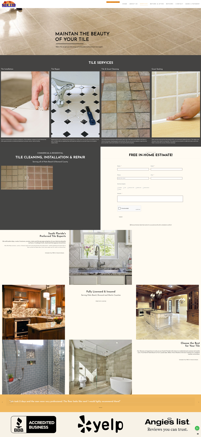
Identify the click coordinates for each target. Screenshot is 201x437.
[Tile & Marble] (9, 4)
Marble (120, 187)
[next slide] (198, 402)
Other (120, 189)
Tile (125, 187)
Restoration (146, 187)
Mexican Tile (131, 187)
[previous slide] (2, 402)
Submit (120, 216)
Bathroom (139, 187)
